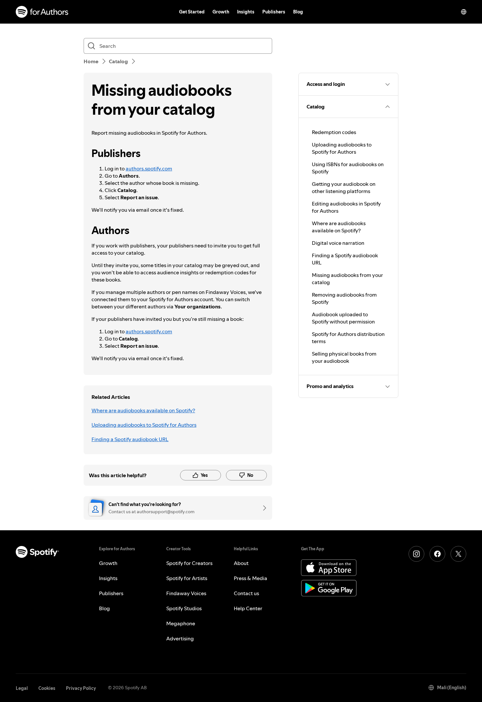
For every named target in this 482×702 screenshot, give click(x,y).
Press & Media (250, 578)
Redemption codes (334, 132)
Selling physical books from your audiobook (344, 357)
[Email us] (262, 508)
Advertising (180, 638)
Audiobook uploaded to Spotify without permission (343, 318)
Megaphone (180, 623)
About (241, 563)
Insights (245, 12)
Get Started (192, 12)
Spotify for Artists (186, 578)
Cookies (46, 688)
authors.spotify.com (149, 168)
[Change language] (463, 12)
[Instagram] (416, 554)
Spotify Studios (184, 608)
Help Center (248, 608)
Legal (22, 688)
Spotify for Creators (189, 563)
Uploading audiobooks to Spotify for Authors (143, 424)
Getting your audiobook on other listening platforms (343, 187)
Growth (220, 12)
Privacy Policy (81, 688)
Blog (298, 12)
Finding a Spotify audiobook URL (130, 439)
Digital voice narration (338, 242)
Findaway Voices (186, 593)
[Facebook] (437, 554)
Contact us (246, 593)
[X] (458, 554)
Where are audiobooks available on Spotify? (143, 410)
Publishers (273, 12)
